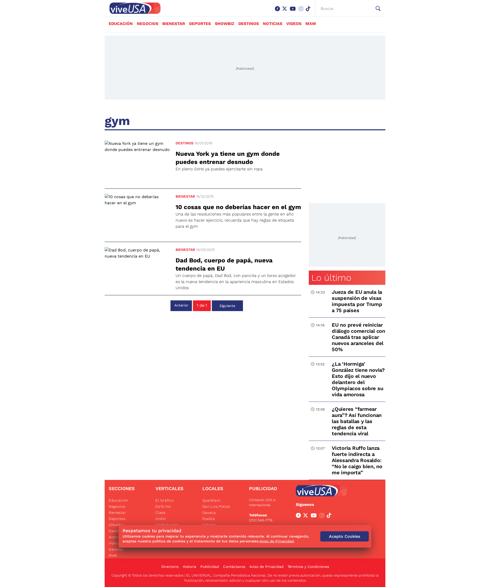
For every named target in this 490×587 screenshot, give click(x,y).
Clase (160, 513)
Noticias (272, 23)
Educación (121, 23)
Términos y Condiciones (308, 567)
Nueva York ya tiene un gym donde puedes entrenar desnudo (228, 157)
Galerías (116, 549)
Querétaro (211, 500)
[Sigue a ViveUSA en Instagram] (322, 516)
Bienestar (173, 23)
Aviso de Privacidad (266, 567)
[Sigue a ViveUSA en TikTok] (330, 516)
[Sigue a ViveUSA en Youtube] (314, 516)
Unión (160, 519)
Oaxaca (209, 513)
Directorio (170, 567)
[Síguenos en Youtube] (293, 11)
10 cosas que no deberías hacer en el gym (238, 207)
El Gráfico (164, 500)
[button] (378, 9)
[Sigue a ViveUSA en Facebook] (299, 516)
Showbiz (224, 23)
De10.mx (163, 506)
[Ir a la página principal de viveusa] (132, 8)
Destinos (248, 23)
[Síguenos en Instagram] (301, 11)
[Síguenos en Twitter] (285, 11)
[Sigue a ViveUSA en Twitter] (306, 516)
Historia (189, 567)
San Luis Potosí (216, 506)
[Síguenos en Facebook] (278, 11)
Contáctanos (234, 567)
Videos (293, 23)
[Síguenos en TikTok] (309, 11)
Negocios (147, 23)
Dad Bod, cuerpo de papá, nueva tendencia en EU (224, 264)
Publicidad (209, 567)
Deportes (200, 23)
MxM (310, 23)
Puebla (208, 519)
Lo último (331, 277)
